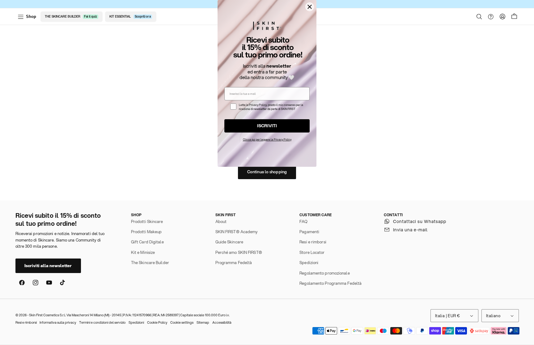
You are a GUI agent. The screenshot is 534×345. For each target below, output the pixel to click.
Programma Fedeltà (233, 262)
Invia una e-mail (410, 230)
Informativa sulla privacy (58, 322)
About (221, 221)
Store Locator (311, 252)
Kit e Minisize (143, 252)
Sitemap (203, 322)
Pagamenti (309, 231)
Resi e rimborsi (312, 242)
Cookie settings (181, 322)
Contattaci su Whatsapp (419, 221)
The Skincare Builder (150, 262)
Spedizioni (308, 262)
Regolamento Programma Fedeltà (330, 283)
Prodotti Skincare (147, 221)
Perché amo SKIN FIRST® (238, 252)
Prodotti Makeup (146, 231)
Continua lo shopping (267, 172)
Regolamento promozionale (324, 273)
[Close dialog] (309, 6)
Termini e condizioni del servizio (102, 322)
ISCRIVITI (267, 126)
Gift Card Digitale (147, 242)
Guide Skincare (229, 242)
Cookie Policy (157, 322)
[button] (479, 17)
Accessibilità (221, 322)
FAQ (303, 221)
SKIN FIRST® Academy (236, 231)
